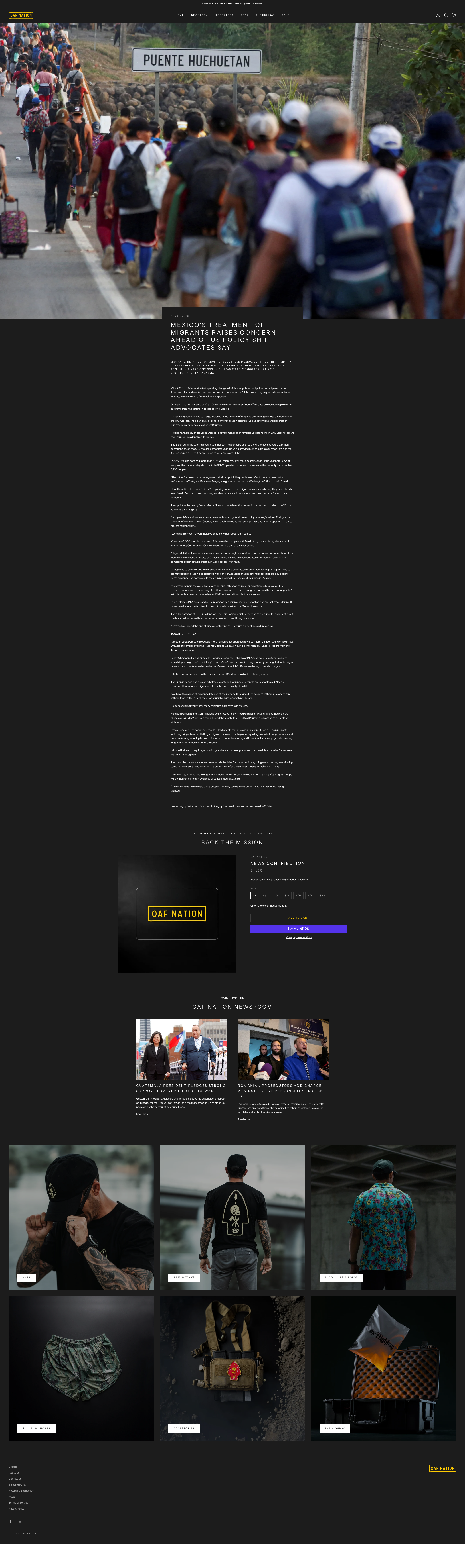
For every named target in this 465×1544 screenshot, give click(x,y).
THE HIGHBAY (265, 15)
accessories (184, 1428)
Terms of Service (18, 1502)
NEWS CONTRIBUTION (277, 863)
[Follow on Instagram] (20, 1521)
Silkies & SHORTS (36, 1428)
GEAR (245, 15)
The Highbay (335, 1428)
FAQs (12, 1496)
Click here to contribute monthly (268, 905)
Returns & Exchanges (21, 1490)
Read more (142, 1114)
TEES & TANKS (184, 1277)
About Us (14, 1472)
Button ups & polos (341, 1277)
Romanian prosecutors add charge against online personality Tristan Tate (280, 1091)
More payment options (299, 937)
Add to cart (298, 917)
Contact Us (15, 1478)
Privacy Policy (16, 1508)
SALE (285, 15)
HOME (180, 15)
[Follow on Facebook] (10, 1521)
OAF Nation (259, 857)
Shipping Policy (17, 1484)
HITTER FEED (224, 15)
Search (13, 1466)
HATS (26, 1277)
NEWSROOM (199, 15)
